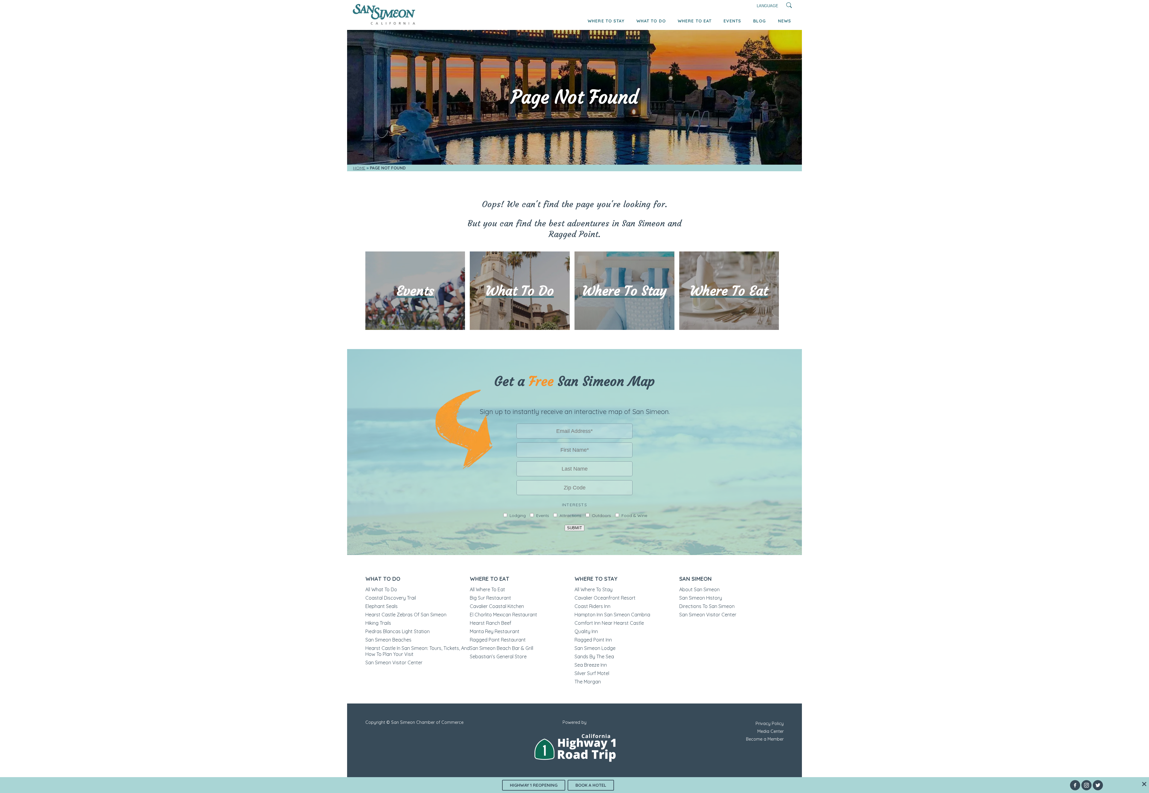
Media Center (770, 731)
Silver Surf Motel (591, 673)
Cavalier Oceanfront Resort (605, 598)
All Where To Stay (593, 589)
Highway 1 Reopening (533, 785)
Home (359, 168)
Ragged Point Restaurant (498, 640)
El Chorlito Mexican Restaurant (503, 615)
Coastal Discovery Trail (390, 598)
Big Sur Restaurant (490, 598)
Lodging (518, 515)
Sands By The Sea (594, 656)
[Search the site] (789, 6)
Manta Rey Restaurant (494, 631)
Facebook (1075, 785)
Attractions (570, 515)
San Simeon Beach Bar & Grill (501, 648)
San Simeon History (700, 598)
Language (767, 6)
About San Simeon (699, 589)
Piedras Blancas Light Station (397, 631)
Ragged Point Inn (593, 640)
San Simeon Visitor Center (393, 662)
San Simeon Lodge (594, 648)
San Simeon (695, 578)
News (784, 21)
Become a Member (765, 739)
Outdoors (601, 515)
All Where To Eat (487, 589)
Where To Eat (695, 21)
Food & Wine (634, 515)
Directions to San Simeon (707, 606)
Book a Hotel (590, 785)
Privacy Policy (770, 723)
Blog (759, 21)
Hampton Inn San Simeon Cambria (612, 615)
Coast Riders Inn (592, 606)
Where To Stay (606, 21)
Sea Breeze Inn (590, 665)
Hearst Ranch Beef (490, 623)
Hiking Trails (378, 623)
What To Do (651, 21)
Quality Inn (586, 631)
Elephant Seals (381, 606)
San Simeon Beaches (388, 640)
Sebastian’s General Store (498, 656)
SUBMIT (574, 528)
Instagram (1086, 785)
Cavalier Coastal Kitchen (497, 606)
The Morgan (587, 682)
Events (732, 21)
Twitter (1098, 785)
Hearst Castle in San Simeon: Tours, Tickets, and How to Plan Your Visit (417, 651)
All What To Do (381, 589)
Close (1144, 784)
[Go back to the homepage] (384, 23)
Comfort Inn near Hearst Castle (609, 623)
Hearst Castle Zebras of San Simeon (405, 615)
